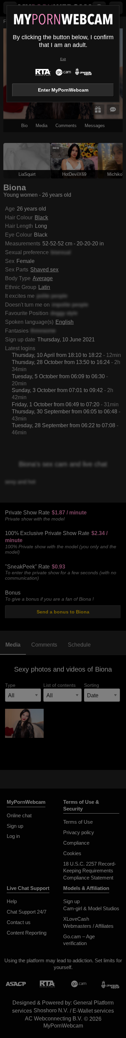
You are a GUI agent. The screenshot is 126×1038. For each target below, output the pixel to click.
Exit (63, 59)
